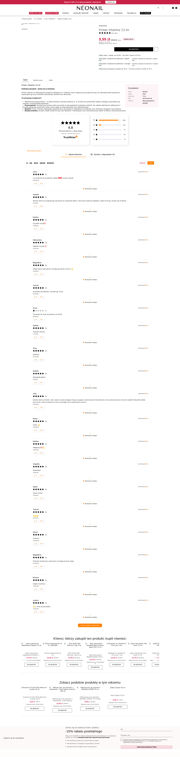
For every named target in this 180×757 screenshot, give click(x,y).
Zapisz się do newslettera (146, 747)
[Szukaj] (165, 8)
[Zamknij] (176, 2)
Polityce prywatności (136, 742)
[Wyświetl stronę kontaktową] (8, 8)
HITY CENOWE (38, 19)
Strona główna (27, 19)
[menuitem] (36, 14)
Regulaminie (126, 742)
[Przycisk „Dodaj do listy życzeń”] (156, 49)
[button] (36, 2)
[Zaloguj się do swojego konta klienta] (169, 8)
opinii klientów (70, 131)
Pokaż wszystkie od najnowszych (90, 625)
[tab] (25, 80)
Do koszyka (134, 49)
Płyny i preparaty (49, 19)
